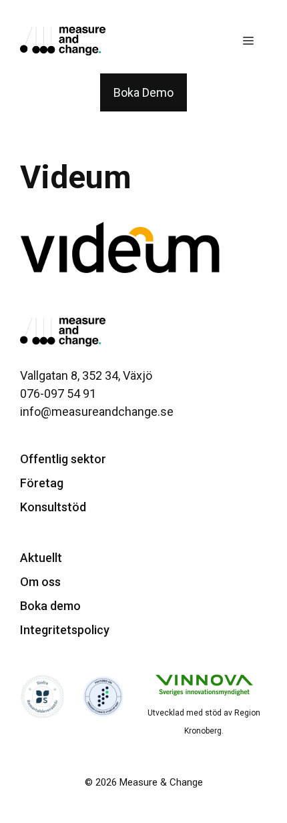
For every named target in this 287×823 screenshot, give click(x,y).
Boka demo (50, 606)
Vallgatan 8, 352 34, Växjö (86, 375)
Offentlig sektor (63, 459)
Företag (41, 483)
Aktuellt (41, 558)
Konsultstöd (53, 507)
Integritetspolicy (64, 630)
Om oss (40, 582)
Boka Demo (143, 92)
